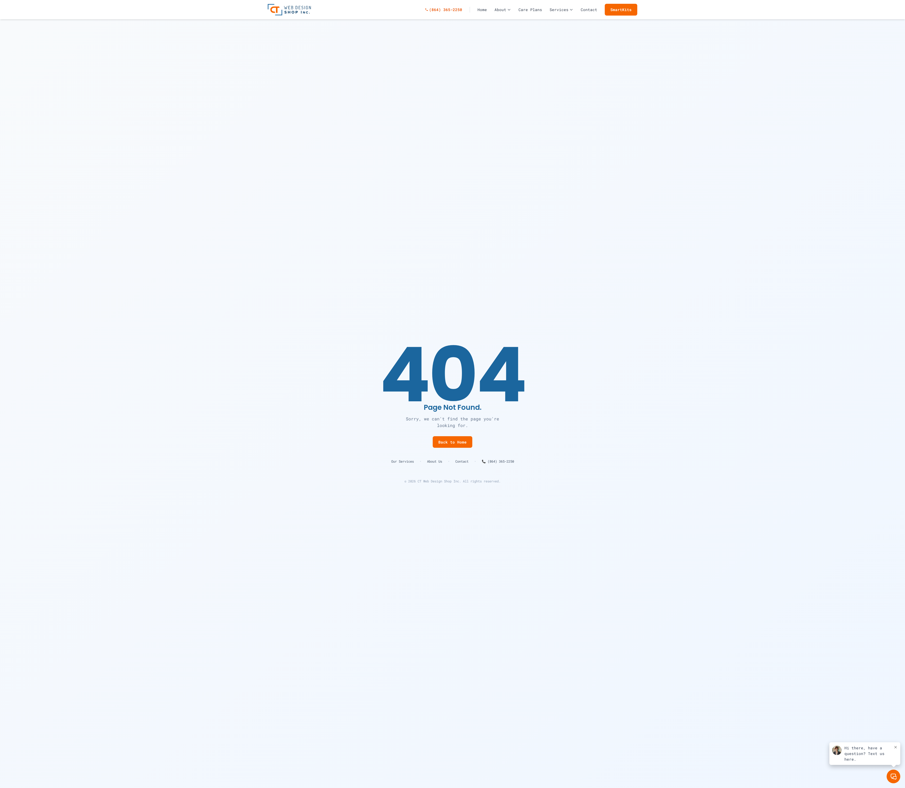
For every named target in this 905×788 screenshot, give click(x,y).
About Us (434, 461)
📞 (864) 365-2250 (498, 461)
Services (559, 9)
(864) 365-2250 (443, 9)
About (500, 9)
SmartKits (621, 9)
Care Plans (530, 9)
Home (482, 9)
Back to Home (452, 442)
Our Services (402, 461)
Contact (589, 9)
